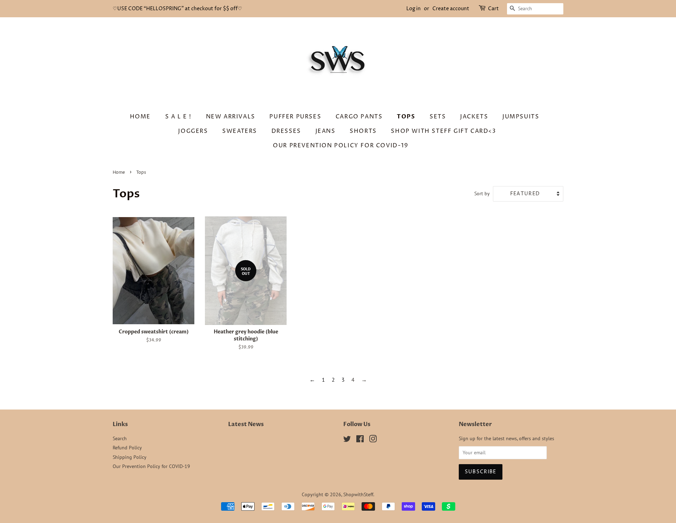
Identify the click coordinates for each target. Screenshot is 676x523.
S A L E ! (178, 117)
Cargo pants (359, 117)
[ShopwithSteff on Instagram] (373, 440)
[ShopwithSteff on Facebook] (360, 440)
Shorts (363, 131)
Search (120, 438)
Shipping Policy (129, 457)
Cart (493, 8)
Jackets (474, 117)
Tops (406, 117)
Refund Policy (127, 447)
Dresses (286, 131)
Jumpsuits (520, 117)
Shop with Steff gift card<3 (443, 131)
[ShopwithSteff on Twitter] (347, 440)
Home (140, 117)
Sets (438, 117)
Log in (413, 8)
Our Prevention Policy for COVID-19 (340, 145)
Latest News (246, 424)
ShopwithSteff (358, 494)
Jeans (325, 131)
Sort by (482, 193)
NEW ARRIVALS (230, 117)
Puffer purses (295, 117)
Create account (450, 8)
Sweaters (239, 131)
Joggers (193, 131)
